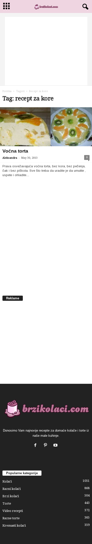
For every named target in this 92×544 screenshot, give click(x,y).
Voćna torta (15, 151)
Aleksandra (9, 157)
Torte (6, 503)
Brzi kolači (10, 496)
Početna (7, 91)
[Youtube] (56, 445)
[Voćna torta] (46, 126)
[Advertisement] (46, 51)
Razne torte (11, 518)
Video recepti (12, 511)
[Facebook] (36, 445)
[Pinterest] (46, 445)
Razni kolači (11, 489)
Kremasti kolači (14, 525)
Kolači (7, 481)
